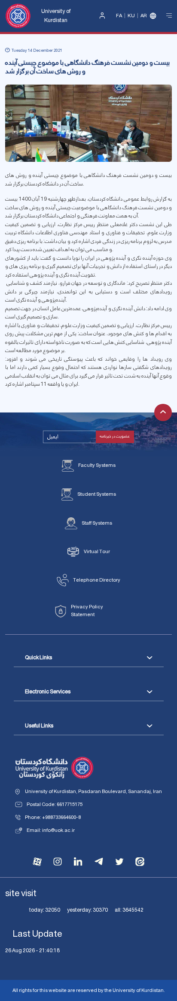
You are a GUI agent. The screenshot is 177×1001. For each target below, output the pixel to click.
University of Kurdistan (55, 16)
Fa (119, 16)
